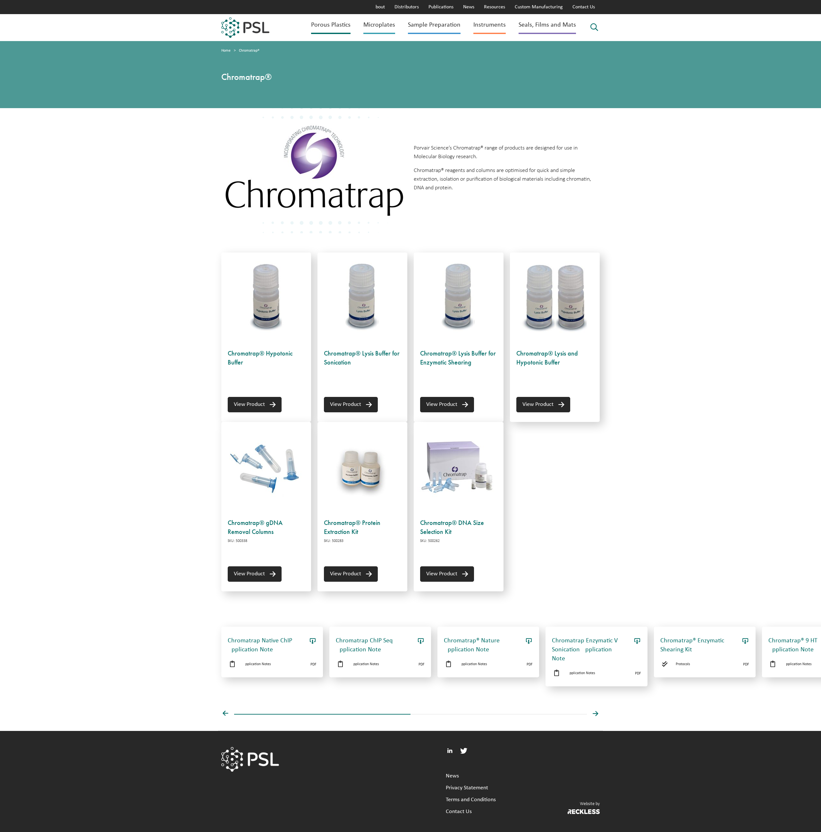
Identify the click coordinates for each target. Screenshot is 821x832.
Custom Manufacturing (539, 7)
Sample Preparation (434, 25)
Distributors (406, 7)
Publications (440, 7)
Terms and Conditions (471, 800)
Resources (494, 7)
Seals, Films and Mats (547, 25)
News (468, 7)
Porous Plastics (331, 25)
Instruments (489, 25)
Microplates (379, 25)
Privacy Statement (467, 788)
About (379, 7)
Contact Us (583, 7)
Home (226, 51)
